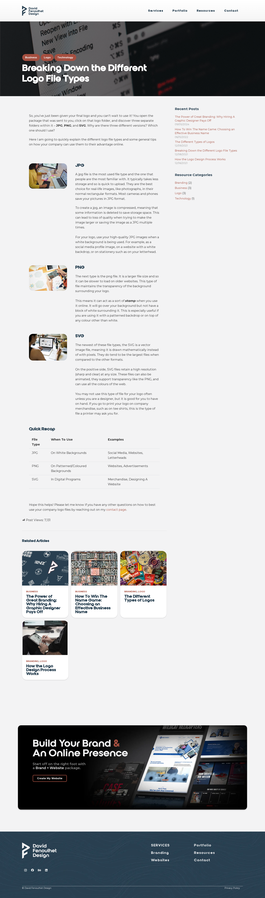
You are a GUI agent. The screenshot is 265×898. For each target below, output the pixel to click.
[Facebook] (32, 870)
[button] (165, 10)
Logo (141, 591)
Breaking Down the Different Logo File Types (206, 150)
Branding (130, 591)
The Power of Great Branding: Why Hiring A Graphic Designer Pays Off (43, 604)
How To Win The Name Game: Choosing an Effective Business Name (93, 604)
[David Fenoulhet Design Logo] (32, 11)
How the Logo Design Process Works (41, 669)
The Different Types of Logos (139, 598)
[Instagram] (25, 870)
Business (32, 591)
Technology (183, 198)
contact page (116, 509)
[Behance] (39, 870)
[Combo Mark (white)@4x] (39, 851)
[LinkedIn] (46, 870)
